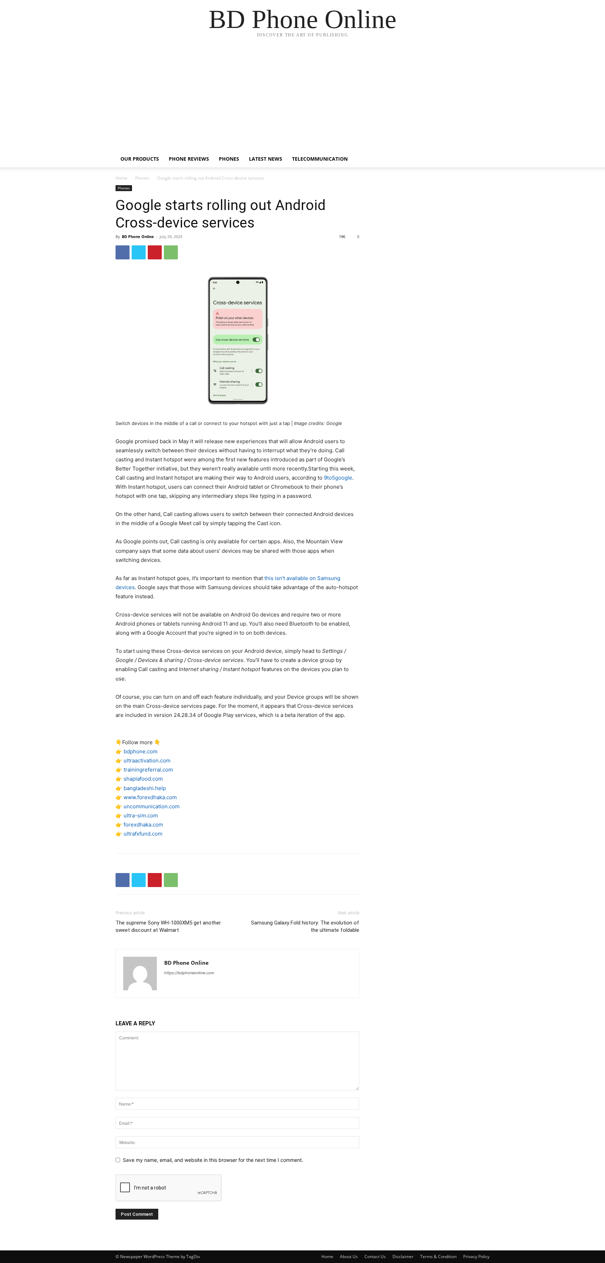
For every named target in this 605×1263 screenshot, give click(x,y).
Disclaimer (402, 1256)
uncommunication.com (152, 806)
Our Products (139, 158)
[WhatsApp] (171, 252)
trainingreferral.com (148, 769)
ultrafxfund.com (143, 833)
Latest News (265, 158)
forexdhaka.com (143, 824)
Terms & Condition (438, 1256)
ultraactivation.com (147, 760)
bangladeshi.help (145, 788)
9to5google (338, 477)
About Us (349, 1256)
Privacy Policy (476, 1256)
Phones (229, 158)
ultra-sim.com (141, 815)
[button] (481, 159)
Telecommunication (320, 158)
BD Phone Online (138, 236)
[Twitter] (139, 252)
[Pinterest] (155, 252)
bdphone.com (141, 751)
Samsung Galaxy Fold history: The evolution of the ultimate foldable (305, 926)
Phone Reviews (189, 158)
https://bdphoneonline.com (189, 972)
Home (121, 178)
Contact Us (375, 1256)
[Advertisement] (302, 98)
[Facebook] (123, 252)
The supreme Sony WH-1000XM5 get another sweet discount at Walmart (168, 926)
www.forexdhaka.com (150, 797)
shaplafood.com (143, 778)
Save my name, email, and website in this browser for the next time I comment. (213, 1160)
